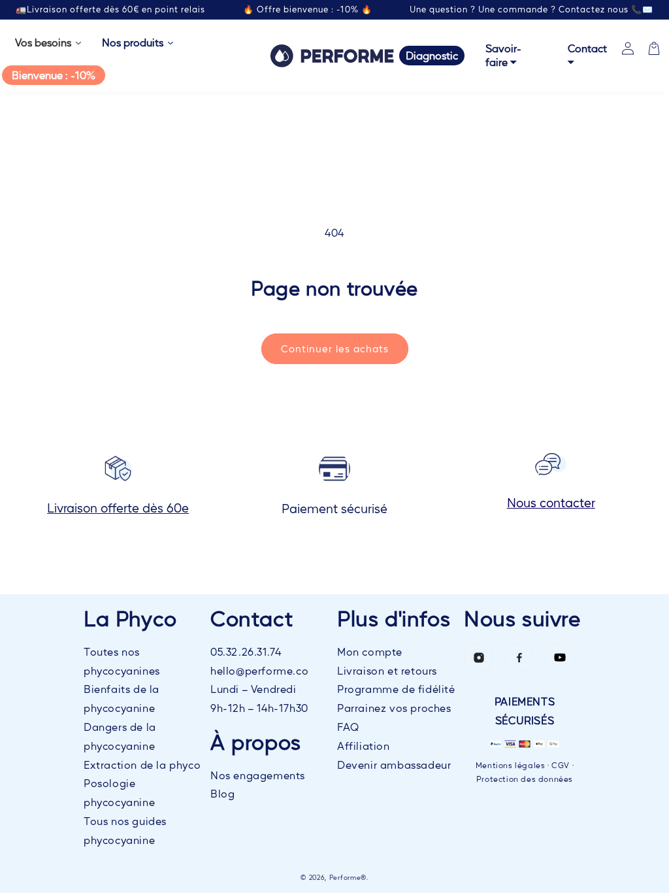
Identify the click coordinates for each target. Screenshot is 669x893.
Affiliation (363, 745)
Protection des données (524, 778)
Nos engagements (257, 775)
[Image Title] (479, 658)
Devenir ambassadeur (394, 764)
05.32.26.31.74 (245, 651)
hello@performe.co (259, 670)
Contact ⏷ (587, 55)
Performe (345, 877)
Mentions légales (511, 765)
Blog (222, 793)
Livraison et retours (387, 670)
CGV (560, 765)
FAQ (348, 726)
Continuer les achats (335, 348)
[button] (654, 48)
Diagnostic (432, 55)
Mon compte (369, 651)
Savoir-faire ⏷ (503, 55)
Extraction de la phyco (142, 764)
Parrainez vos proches (394, 708)
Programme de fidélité (396, 689)
